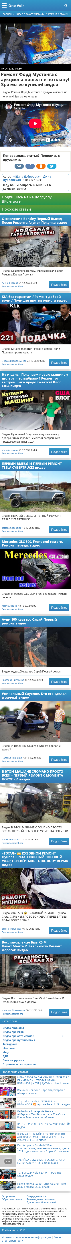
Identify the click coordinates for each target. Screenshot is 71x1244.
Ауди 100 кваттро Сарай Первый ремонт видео (29, 621)
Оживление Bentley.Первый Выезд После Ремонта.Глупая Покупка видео (34, 220)
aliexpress (9, 1048)
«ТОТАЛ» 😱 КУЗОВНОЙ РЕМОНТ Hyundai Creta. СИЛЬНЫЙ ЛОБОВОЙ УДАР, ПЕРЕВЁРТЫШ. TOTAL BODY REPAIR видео (35, 859)
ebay (6, 1052)
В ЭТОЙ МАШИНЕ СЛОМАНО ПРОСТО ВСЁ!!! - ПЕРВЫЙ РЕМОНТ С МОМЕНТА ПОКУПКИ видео (32, 775)
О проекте (8, 1196)
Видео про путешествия (19, 1040)
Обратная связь (12, 1199)
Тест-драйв (10, 1044)
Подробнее (59, 285)
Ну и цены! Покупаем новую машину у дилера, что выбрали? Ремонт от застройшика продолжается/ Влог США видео (35, 380)
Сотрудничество (37, 1196)
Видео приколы (13, 1028)
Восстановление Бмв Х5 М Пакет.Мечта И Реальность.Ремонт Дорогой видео (32, 946)
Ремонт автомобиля (12, 286)
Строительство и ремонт (19, 1064)
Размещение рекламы (41, 1199)
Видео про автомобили (18, 1036)
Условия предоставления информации (26, 1237)
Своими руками (13, 1060)
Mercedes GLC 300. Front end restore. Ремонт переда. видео (32, 543)
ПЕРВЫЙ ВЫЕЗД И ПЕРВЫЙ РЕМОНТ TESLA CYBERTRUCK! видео (32, 465)
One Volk (16, 5)
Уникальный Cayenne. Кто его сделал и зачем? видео (34, 695)
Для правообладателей (41, 1202)
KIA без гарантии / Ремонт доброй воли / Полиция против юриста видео (34, 298)
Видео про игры (13, 1032)
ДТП (5, 1056)
